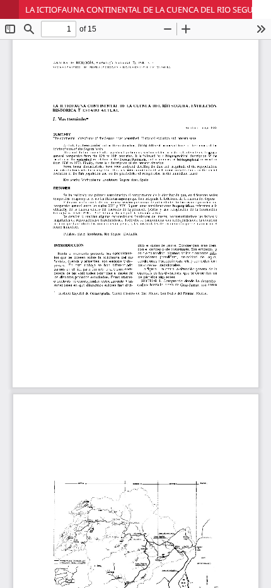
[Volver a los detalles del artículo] (9, 9)
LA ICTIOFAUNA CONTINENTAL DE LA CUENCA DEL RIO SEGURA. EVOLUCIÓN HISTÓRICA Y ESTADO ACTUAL (148, 9)
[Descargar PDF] (261, 9)
